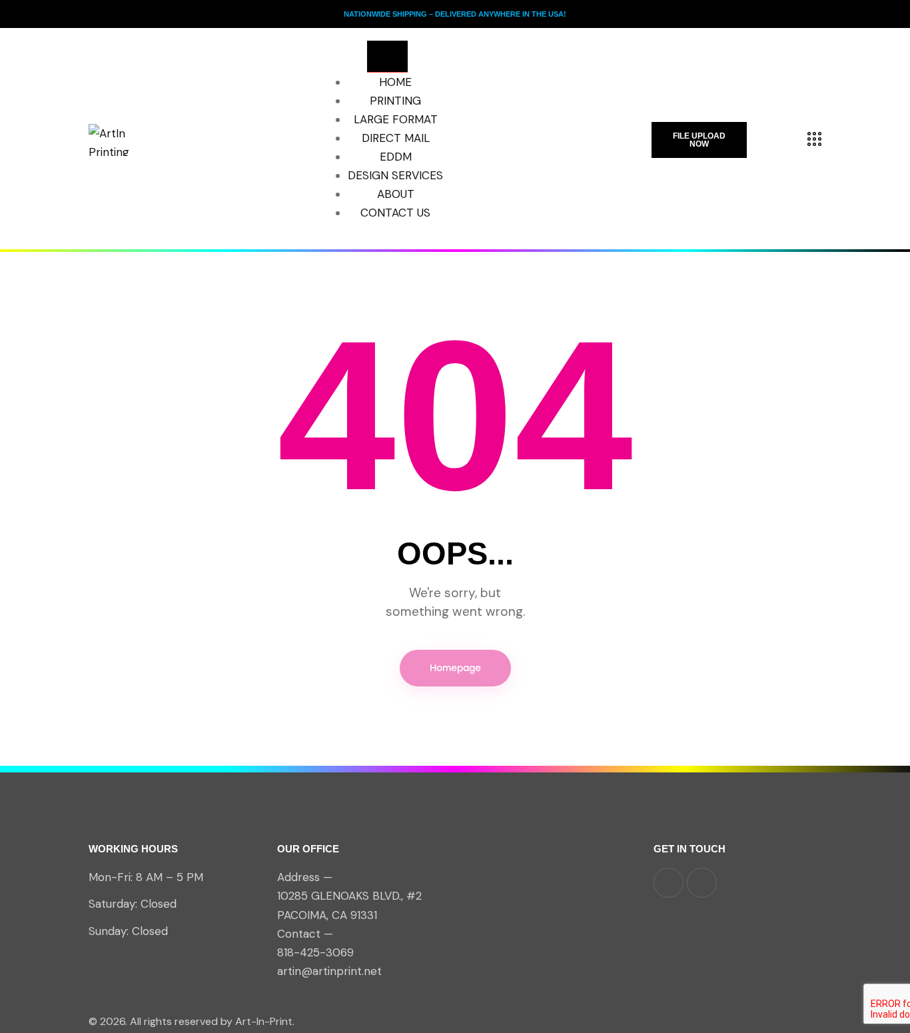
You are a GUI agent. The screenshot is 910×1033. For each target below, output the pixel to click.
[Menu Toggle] (387, 57)
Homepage (455, 668)
